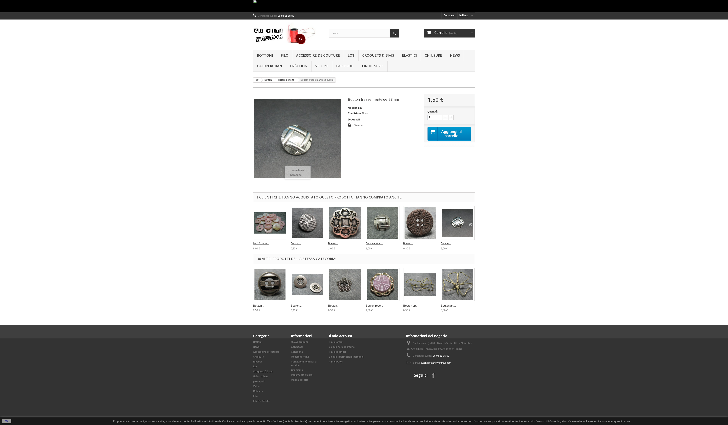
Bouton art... (410, 305)
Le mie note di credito (342, 346)
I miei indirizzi (337, 351)
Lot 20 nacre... (261, 243)
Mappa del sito (299, 379)
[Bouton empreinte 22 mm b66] (307, 223)
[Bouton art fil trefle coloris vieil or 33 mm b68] (458, 284)
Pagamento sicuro (301, 374)
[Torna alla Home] (257, 80)
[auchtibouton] (288, 33)
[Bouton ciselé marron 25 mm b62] (420, 223)
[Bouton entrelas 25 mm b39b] (345, 223)
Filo (284, 55)
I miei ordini (336, 342)
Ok (6, 421)
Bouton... (296, 243)
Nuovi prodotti (299, 342)
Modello (352, 107)
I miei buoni (336, 361)
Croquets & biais (378, 55)
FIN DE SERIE (373, 66)
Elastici (409, 55)
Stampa (358, 125)
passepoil (345, 66)
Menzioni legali (300, 356)
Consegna (297, 351)
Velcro (321, 66)
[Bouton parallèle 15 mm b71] (270, 284)
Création (299, 66)
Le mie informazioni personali (346, 356)
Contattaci (449, 15)
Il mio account (340, 336)
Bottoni (265, 55)
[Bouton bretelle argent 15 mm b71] (307, 284)
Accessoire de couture (318, 55)
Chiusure (433, 55)
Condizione (354, 113)
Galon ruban (269, 66)
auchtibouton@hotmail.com (436, 362)
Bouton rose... (374, 305)
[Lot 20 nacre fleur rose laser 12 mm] (270, 223)
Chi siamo (297, 370)
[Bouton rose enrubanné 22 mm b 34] (382, 284)
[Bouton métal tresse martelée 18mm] (382, 223)
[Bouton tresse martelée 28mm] (458, 223)
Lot (351, 55)
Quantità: (433, 111)
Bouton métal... (374, 243)
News (455, 55)
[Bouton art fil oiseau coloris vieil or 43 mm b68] (420, 284)
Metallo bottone (286, 80)
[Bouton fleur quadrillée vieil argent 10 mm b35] (345, 284)
